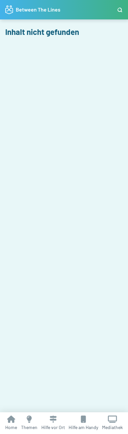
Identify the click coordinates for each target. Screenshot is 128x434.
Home (11, 427)
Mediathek (112, 427)
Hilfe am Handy (83, 427)
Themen (29, 427)
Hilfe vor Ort (53, 427)
